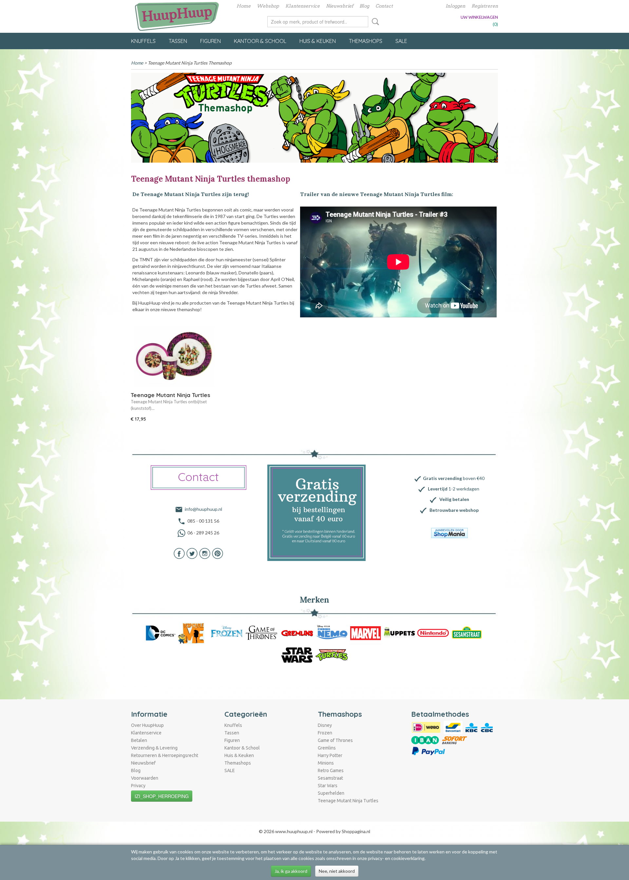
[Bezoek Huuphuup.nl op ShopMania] (449, 533)
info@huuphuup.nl (203, 509)
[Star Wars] (297, 654)
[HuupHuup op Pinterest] (217, 553)
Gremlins (327, 747)
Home (244, 6)
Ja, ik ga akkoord (291, 871)
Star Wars (327, 785)
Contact (384, 6)
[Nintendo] (433, 632)
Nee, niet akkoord (337, 871)
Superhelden (331, 793)
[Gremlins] (297, 632)
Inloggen (455, 6)
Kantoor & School (260, 41)
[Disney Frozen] (226, 632)
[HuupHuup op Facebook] (179, 553)
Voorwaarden (144, 778)
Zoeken (374, 22)
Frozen (325, 732)
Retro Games (331, 770)
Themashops (365, 41)
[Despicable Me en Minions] (193, 632)
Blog (364, 6)
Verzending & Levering (154, 747)
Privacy (138, 785)
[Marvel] (365, 632)
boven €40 (454, 478)
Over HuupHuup (147, 725)
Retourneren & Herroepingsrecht (164, 755)
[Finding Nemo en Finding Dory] (331, 632)
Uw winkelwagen (479, 17)
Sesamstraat (330, 778)
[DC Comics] (160, 632)
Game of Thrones (335, 740)
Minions (326, 763)
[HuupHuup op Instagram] (205, 553)
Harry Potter (330, 755)
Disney (325, 725)
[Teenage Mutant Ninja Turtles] (331, 654)
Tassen (178, 41)
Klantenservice (302, 6)
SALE (401, 41)
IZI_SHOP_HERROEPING (162, 796)
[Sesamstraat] (466, 632)
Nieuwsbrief (339, 6)
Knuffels (143, 41)
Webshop (268, 6)
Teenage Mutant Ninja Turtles (348, 800)
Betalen (139, 740)
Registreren (484, 6)
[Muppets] (399, 632)
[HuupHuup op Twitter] (192, 553)
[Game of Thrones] (261, 632)
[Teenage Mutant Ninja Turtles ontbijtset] (174, 356)
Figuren (210, 41)
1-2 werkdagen (453, 488)
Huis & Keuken (317, 41)
